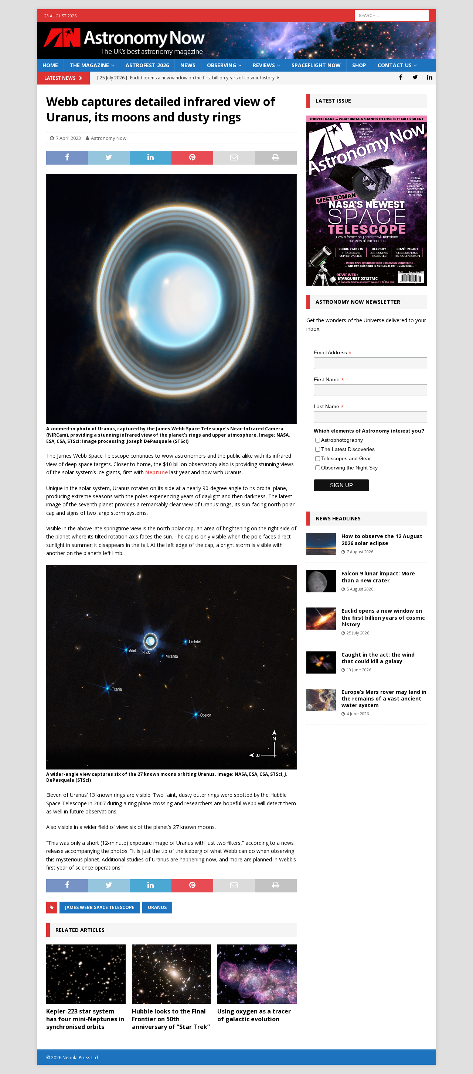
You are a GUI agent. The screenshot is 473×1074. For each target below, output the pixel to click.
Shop (359, 65)
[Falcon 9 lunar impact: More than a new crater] (321, 581)
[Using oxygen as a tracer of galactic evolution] (257, 974)
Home (50, 65)
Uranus (157, 907)
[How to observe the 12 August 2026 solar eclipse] (321, 544)
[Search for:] (392, 14)
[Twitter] (415, 77)
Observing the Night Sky (349, 468)
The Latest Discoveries (348, 449)
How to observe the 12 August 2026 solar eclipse (381, 539)
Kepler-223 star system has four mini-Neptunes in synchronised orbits (85, 1019)
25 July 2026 (358, 633)
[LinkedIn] (429, 77)
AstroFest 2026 (147, 65)
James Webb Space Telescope (100, 907)
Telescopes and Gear (346, 458)
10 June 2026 (359, 669)
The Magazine (89, 65)
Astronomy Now (108, 138)
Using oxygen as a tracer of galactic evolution (254, 1015)
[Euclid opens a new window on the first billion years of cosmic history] (321, 618)
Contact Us (395, 65)
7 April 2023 (68, 138)
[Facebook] (400, 77)
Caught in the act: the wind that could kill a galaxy (378, 658)
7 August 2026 (360, 551)
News (187, 65)
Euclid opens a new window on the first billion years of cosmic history (383, 617)
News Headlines (338, 518)
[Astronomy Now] (236, 54)
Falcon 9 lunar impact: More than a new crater (378, 577)
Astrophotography (342, 440)
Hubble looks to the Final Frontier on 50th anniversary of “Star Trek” (171, 1019)
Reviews (264, 65)
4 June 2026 (358, 713)
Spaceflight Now (316, 65)
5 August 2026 (360, 589)
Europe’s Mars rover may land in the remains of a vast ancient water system (383, 698)
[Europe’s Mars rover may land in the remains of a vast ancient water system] (321, 700)
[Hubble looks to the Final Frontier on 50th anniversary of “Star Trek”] (171, 974)
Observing (221, 65)
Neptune (156, 472)
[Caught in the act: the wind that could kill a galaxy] (321, 662)
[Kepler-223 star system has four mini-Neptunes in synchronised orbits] (86, 974)
